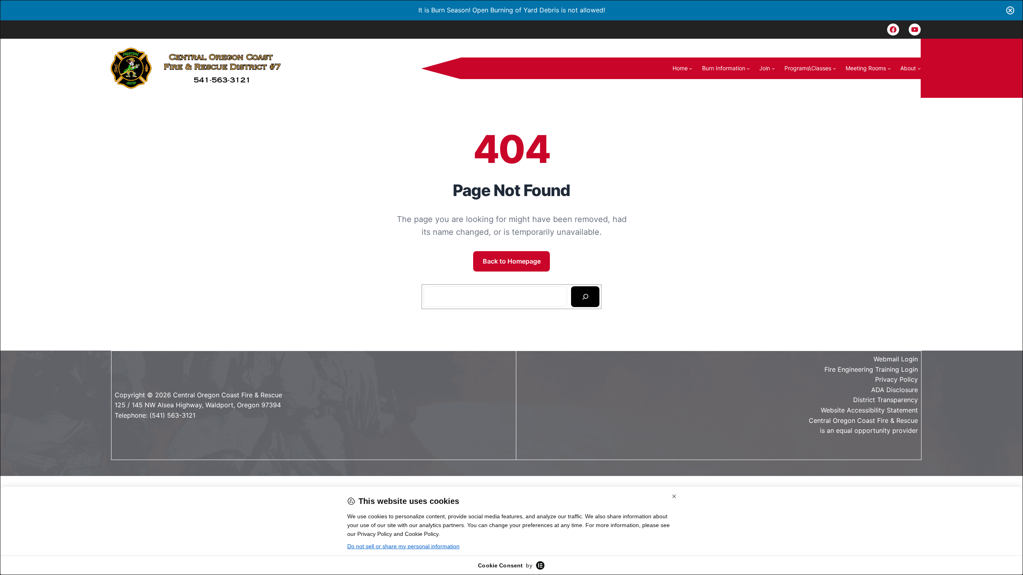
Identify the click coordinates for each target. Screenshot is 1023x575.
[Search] (585, 296)
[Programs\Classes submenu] (834, 68)
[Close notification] (1010, 10)
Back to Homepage (512, 261)
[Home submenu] (690, 68)
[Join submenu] (773, 68)
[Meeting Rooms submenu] (889, 68)
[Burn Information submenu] (748, 68)
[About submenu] (919, 68)
